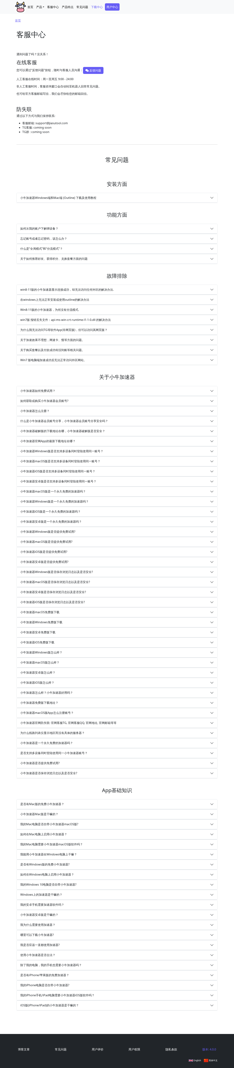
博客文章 (24, 1049)
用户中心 (112, 7)
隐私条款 (171, 1049)
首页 (30, 7)
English (197, 1060)
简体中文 (213, 1060)
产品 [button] (39, 7)
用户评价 (97, 1049)
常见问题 (82, 7)
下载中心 (97, 7)
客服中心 (53, 7)
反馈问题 (95, 70)
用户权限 (134, 1049)
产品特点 (67, 7)
